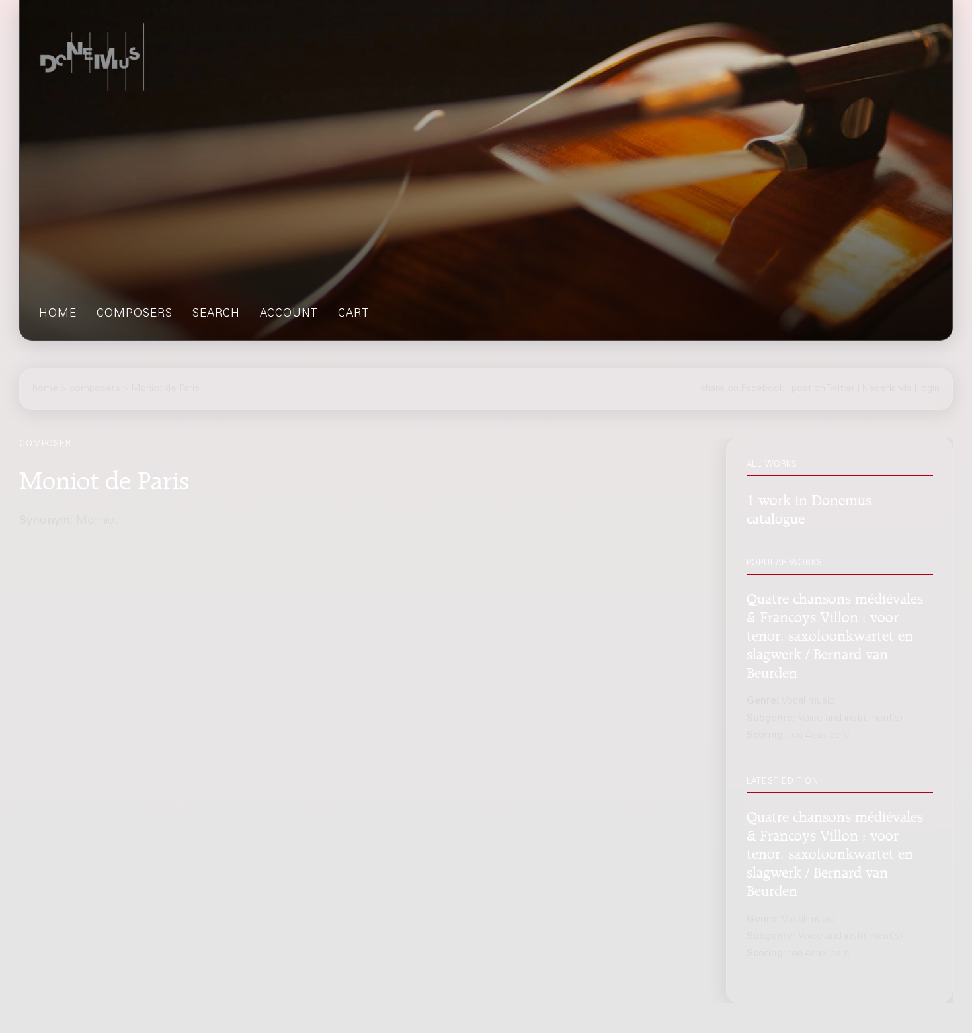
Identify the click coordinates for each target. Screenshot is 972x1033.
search (216, 314)
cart (354, 314)
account (289, 314)
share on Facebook (742, 388)
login (929, 388)
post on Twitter (823, 388)
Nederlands (887, 388)
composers (135, 314)
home (58, 314)
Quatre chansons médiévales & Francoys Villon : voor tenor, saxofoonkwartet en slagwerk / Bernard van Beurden (835, 634)
